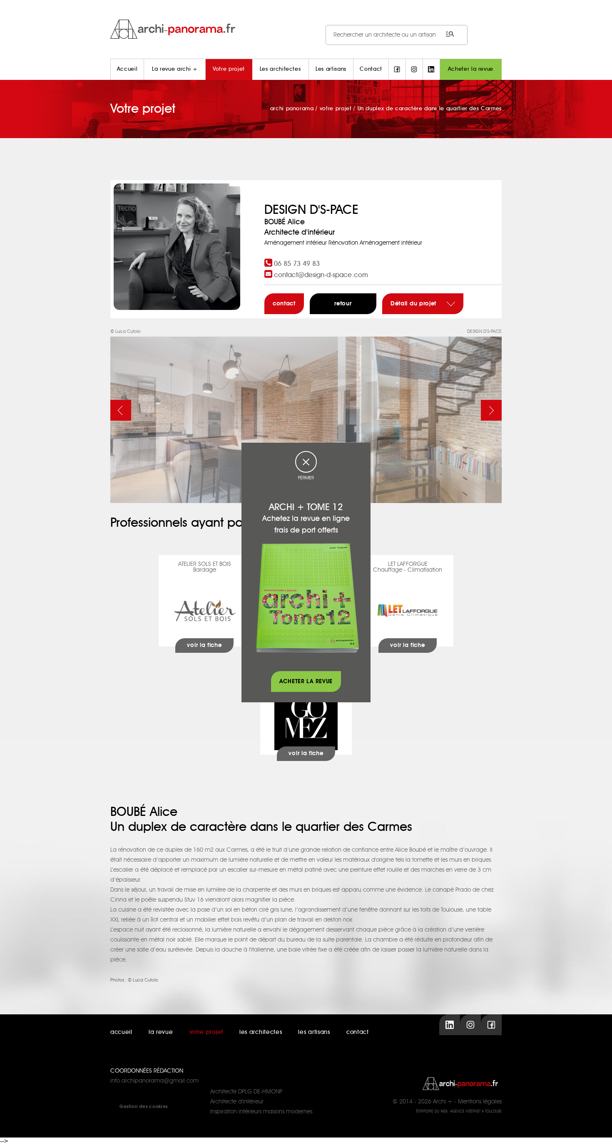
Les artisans (331, 69)
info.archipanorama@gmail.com (154, 1081)
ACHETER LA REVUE (306, 681)
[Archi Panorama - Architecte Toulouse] (306, 28)
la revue (161, 1032)
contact (284, 304)
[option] (306, 415)
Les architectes (280, 69)
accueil (121, 1032)
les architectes (260, 1032)
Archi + (443, 1102)
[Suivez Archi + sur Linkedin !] (431, 69)
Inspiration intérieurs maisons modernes (261, 1112)
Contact (371, 69)
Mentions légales (480, 1102)
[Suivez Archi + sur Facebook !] (397, 69)
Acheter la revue (470, 69)
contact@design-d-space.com (321, 275)
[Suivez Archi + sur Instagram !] (414, 69)
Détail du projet (414, 304)
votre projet (206, 1032)
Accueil (127, 69)
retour (342, 304)
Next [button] (491, 410)
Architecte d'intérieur (237, 1102)
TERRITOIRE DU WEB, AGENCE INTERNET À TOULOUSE (459, 1111)
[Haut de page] (597, 1130)
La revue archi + (174, 69)
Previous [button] (120, 410)
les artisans (314, 1032)
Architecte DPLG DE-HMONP (246, 1092)
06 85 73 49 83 (297, 263)
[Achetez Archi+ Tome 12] (307, 597)
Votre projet (229, 69)
